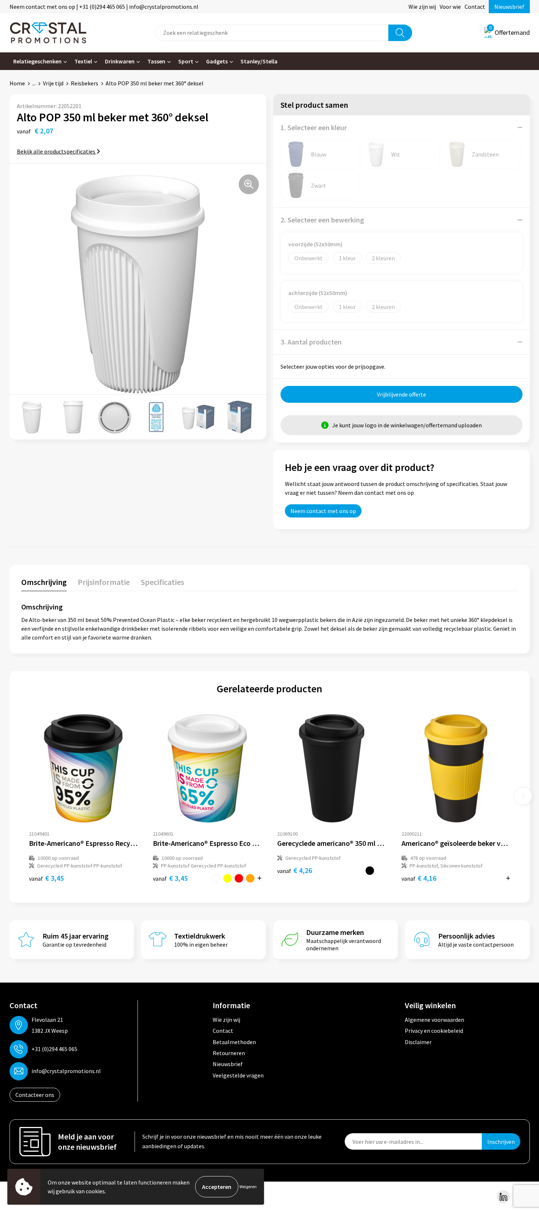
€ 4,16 (419, 878)
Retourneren (229, 1053)
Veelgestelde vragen (238, 1075)
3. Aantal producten (311, 341)
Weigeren (248, 1186)
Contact (475, 6)
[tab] (44, 583)
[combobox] (272, 33)
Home (17, 83)
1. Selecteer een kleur (313, 127)
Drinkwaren (120, 61)
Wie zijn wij (422, 6)
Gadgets (217, 61)
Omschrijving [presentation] (44, 582)
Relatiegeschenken (37, 61)
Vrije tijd (53, 83)
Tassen (156, 61)
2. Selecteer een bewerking (322, 219)
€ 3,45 (46, 878)
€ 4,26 (294, 870)
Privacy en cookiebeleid (434, 1030)
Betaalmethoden (234, 1042)
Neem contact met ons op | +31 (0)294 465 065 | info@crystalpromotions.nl (104, 6)
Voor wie (450, 6)
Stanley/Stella (259, 61)
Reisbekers (84, 83)
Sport (185, 61)
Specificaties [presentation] (162, 582)
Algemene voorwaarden (434, 1019)
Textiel (83, 61)
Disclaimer (418, 1042)
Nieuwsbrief (509, 6)
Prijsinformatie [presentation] (104, 582)
